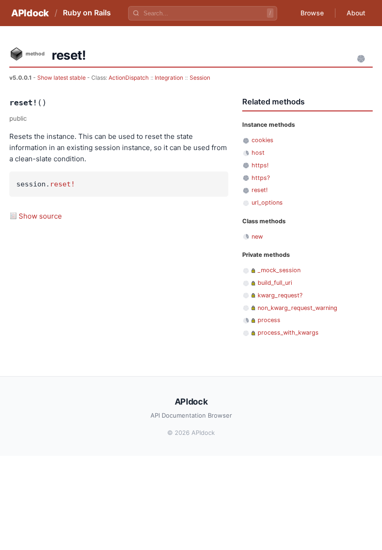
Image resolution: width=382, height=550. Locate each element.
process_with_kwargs (288, 332)
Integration (169, 77)
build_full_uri (275, 282)
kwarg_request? (280, 295)
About (356, 13)
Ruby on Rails (87, 12)
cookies (262, 140)
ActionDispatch (129, 77)
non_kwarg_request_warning (297, 307)
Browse (312, 13)
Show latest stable (62, 77)
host (258, 152)
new (257, 236)
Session (200, 77)
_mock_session (279, 270)
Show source (40, 216)
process (269, 319)
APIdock (30, 13)
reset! (62, 184)
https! (260, 165)
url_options (267, 202)
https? (261, 177)
